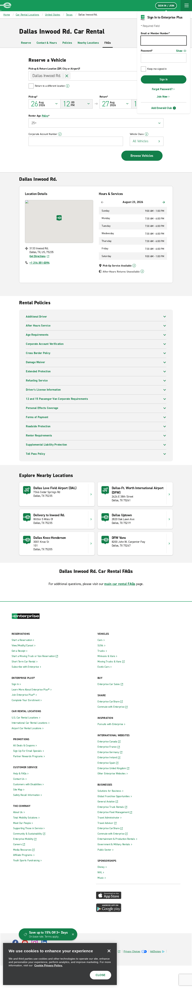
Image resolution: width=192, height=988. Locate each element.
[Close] (109, 951)
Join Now (162, 97)
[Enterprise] (5, 5)
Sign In (164, 79)
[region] (60, 964)
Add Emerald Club (161, 108)
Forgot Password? (162, 89)
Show (179, 51)
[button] (186, 5)
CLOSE (100, 975)
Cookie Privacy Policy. (48, 965)
